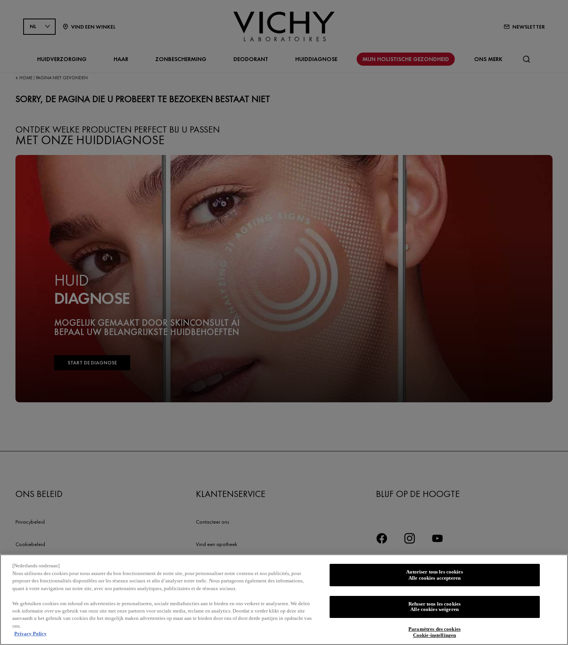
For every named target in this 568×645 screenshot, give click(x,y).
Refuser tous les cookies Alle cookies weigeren (434, 607)
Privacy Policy (30, 633)
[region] (284, 599)
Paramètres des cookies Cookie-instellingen (434, 632)
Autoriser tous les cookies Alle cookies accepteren (434, 575)
